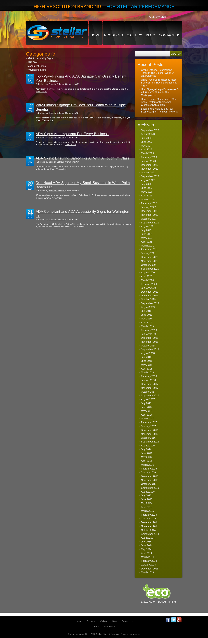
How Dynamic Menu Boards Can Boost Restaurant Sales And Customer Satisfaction (158, 102)
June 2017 (146, 407)
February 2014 (149, 561)
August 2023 (148, 134)
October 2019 (148, 299)
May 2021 (146, 238)
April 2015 (146, 507)
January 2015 (148, 518)
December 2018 (149, 338)
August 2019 (148, 307)
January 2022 (148, 207)
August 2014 (148, 537)
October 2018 (148, 345)
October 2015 (148, 484)
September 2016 (150, 441)
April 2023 (146, 149)
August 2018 (148, 353)
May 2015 (146, 503)
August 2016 (148, 445)
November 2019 (149, 295)
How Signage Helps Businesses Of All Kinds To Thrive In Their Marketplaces (160, 92)
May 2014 (146, 549)
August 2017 (148, 399)
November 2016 (149, 434)
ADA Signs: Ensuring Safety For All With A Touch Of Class (82, 158)
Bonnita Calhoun (57, 84)
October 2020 (148, 265)
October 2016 (148, 438)
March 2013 (147, 572)
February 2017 (149, 422)
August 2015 (148, 491)
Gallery (134, 35)
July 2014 (146, 541)
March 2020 (147, 280)
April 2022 (146, 195)
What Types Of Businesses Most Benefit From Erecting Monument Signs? (158, 82)
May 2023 (146, 145)
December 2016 (149, 430)
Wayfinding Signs (36, 70)
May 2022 (146, 191)
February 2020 (149, 284)
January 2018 (148, 380)
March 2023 (147, 153)
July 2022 (146, 184)
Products (113, 35)
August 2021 (148, 226)
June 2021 (146, 234)
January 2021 (148, 253)
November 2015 (149, 480)
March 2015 (147, 511)
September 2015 (150, 488)
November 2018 (149, 342)
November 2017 (149, 388)
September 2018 (150, 349)
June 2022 (146, 188)
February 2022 (149, 203)
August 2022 (148, 180)
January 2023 (148, 161)
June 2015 (146, 499)
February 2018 (149, 376)
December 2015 (149, 476)
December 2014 (149, 522)
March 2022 (147, 199)
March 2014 (147, 557)
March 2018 (147, 372)
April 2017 (146, 414)
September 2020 (150, 268)
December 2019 (149, 291)
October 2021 (148, 219)
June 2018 (146, 361)
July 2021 (146, 230)
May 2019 (146, 318)
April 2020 (146, 276)
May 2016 (146, 457)
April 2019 (146, 322)
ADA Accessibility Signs (40, 58)
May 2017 (146, 411)
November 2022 (149, 168)
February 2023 (149, 157)
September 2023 (150, 130)
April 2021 (146, 242)
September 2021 (150, 222)
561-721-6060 (159, 17)
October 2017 (148, 391)
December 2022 (149, 165)
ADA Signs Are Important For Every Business (72, 134)
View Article (41, 91)
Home (95, 35)
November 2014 (149, 526)
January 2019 (148, 334)
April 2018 (146, 368)
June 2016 (146, 453)
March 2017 (147, 418)
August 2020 (148, 272)
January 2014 (148, 564)
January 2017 (148, 426)
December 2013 (149, 568)
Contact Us (169, 35)
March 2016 (147, 465)
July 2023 (146, 138)
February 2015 (149, 514)
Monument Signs (36, 66)
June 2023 (146, 142)
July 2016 (146, 449)
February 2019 (149, 330)
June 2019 (146, 315)
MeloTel (136, 634)
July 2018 (146, 357)
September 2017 (150, 395)
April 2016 (146, 461)
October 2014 (148, 530)
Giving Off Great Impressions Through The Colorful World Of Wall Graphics (157, 73)
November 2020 (149, 261)
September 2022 (150, 176)
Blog (150, 35)
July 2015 (146, 495)
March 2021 (147, 245)
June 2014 (146, 545)
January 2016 (148, 472)
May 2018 (146, 365)
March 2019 (147, 326)
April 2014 (146, 553)
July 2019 (146, 311)
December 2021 (149, 211)
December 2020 (149, 257)
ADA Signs (33, 62)
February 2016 (149, 468)
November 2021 (149, 215)
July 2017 (146, 403)
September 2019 (150, 303)
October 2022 (148, 172)
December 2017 (149, 384)
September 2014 (150, 534)
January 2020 (148, 288)
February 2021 (149, 249)
